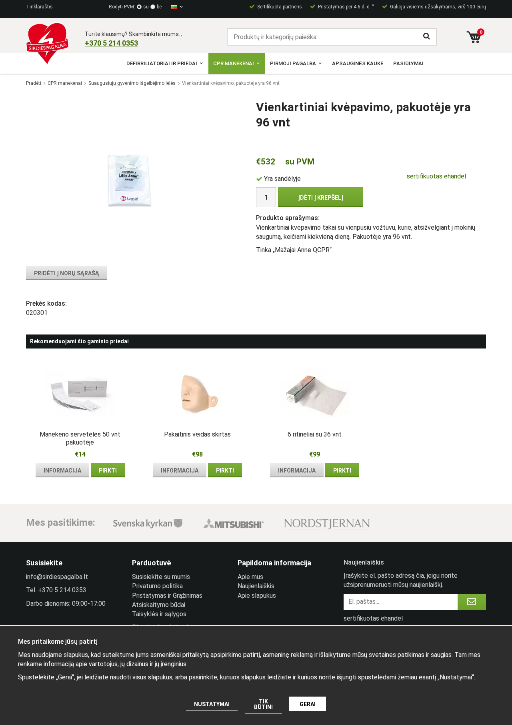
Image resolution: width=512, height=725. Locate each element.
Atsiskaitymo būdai (158, 605)
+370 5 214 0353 (62, 590)
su (146, 7)
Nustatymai (212, 704)
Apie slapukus (257, 595)
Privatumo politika (157, 586)
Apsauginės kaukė (358, 63)
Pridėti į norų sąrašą (66, 273)
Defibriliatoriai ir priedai (161, 63)
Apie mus (250, 577)
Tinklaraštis (39, 7)
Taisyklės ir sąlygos (159, 614)
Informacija (62, 470)
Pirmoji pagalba (293, 63)
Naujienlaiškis (256, 586)
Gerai (308, 704)
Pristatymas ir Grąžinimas (167, 595)
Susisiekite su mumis (161, 577)
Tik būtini (263, 704)
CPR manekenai (233, 63)
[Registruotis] (472, 602)
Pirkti (108, 470)
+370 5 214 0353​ (111, 43)
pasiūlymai (408, 63)
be (159, 7)
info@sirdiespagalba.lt (57, 577)
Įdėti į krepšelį (320, 197)
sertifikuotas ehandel (436, 176)
